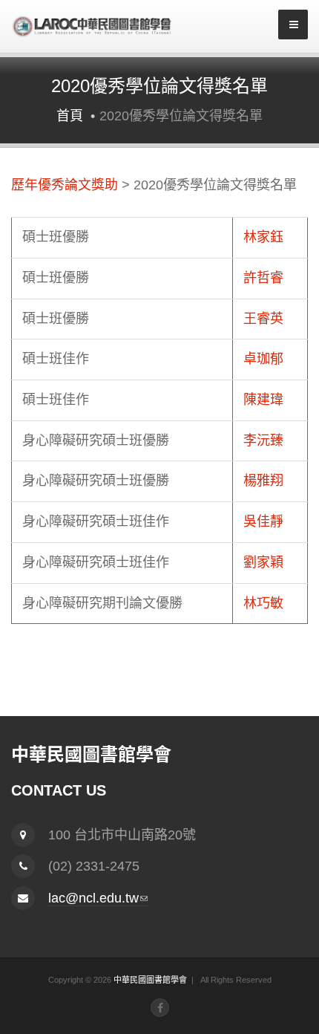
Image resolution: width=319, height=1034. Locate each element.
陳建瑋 (263, 399)
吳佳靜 (263, 521)
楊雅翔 (263, 480)
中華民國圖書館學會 (150, 979)
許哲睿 (263, 277)
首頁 (69, 115)
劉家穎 (263, 562)
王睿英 (263, 318)
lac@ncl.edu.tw (98, 898)
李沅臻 (263, 440)
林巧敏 (263, 603)
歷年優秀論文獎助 (64, 185)
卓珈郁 (263, 358)
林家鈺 (263, 237)
